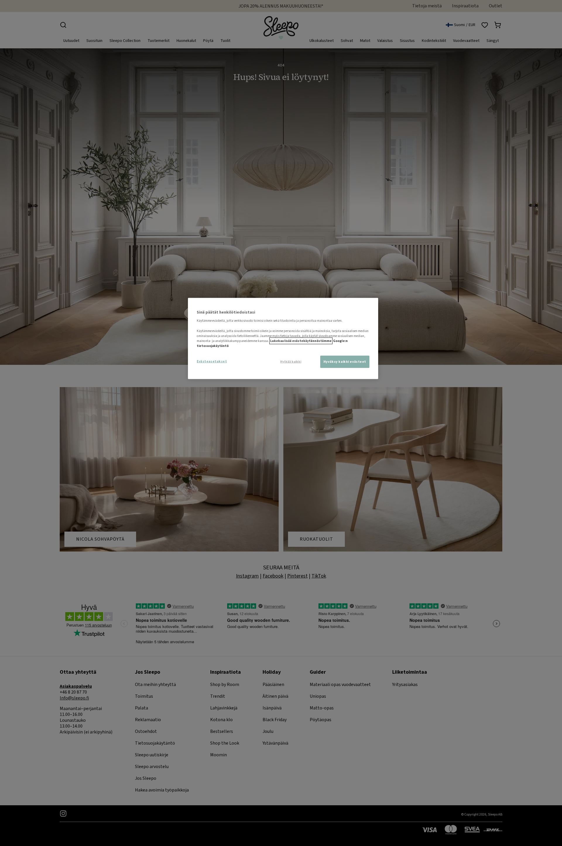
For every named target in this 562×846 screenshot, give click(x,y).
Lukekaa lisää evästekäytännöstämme (301, 340)
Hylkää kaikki (290, 361)
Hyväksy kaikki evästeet (344, 361)
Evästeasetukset (212, 361)
